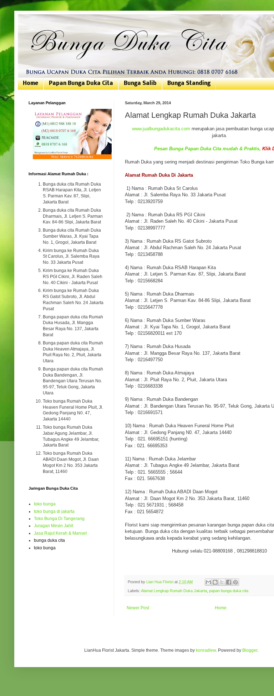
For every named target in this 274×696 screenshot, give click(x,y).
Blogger (249, 650)
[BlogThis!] (215, 582)
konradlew (206, 650)
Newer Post (138, 607)
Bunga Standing (188, 83)
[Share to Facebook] (228, 582)
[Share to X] (221, 582)
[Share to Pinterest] (235, 582)
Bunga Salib (140, 83)
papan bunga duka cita (228, 591)
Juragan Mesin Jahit (53, 525)
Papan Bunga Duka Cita (81, 83)
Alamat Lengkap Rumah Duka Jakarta (174, 591)
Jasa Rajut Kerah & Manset (60, 533)
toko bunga (45, 503)
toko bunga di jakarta (54, 511)
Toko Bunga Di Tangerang (59, 518)
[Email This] (208, 582)
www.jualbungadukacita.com (161, 128)
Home (30, 83)
